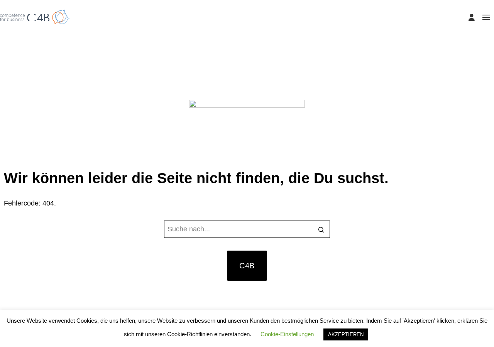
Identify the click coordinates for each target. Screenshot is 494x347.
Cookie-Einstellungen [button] (287, 334)
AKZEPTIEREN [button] (346, 334)
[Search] (321, 230)
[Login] (472, 17)
